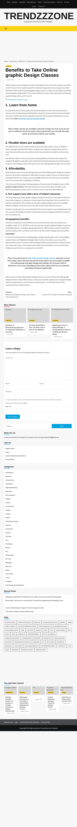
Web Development (41, 649)
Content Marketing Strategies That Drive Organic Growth (24, 608)
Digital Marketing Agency (60, 626)
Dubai (22, 630)
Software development (48, 646)
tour (69, 646)
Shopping (8, 562)
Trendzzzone (39, 16)
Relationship (9, 555)
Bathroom (37, 622)
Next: (57, 293)
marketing (52, 634)
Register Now (9, 448)
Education (22, 2)
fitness (45, 630)
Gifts (69, 630)
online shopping (27, 638)
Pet (6, 551)
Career (70, 622)
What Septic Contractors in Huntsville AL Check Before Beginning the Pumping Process (34, 600)
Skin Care (8, 566)
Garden (7, 514)
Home (8, 2)
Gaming (8, 510)
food (51, 630)
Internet (8, 525)
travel (7, 649)
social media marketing (31, 646)
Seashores (36, 642)
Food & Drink (9, 506)
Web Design (15, 649)
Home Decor (21, 634)
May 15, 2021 (10, 79)
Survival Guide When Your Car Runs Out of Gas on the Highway (37, 327)
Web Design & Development (14, 585)
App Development (10, 622)
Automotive (9, 472)
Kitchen (8, 532)
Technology (61, 646)
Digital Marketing (11, 487)
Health (40, 2)
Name (8, 383)
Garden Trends (60, 630)
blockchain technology (50, 622)
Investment (9, 529)
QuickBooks (47, 638)
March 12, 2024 (33, 332)
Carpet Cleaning (10, 626)
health (7, 634)
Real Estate (8, 642)
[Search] (71, 28)
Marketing (8, 544)
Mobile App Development (12, 638)
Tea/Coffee (9, 574)
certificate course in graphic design (31, 119)
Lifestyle (59, 2)
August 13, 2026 (24, 711)
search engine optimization (22, 642)
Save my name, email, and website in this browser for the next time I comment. (34, 400)
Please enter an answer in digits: (16, 403)
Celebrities (9, 484)
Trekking (8, 581)
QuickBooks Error (58, 638)
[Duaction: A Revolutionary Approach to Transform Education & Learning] (15, 315)
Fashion (8, 499)
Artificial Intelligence (24, 622)
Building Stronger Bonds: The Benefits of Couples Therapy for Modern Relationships (33, 597)
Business (15, 2)
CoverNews (44, 728)
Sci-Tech (66, 2)
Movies (7, 547)
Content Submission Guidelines (15, 456)
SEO (43, 642)
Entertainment (31, 2)
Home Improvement (49, 2)
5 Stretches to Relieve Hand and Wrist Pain (19, 611)
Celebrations (9, 480)
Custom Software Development (27, 626)
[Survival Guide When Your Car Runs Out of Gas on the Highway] (39, 315)
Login (7, 452)
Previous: (20, 294)
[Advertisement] (38, 45)
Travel (7, 577)
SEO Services (60, 642)
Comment (9, 358)
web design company (27, 649)
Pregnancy (37, 638)
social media (18, 646)
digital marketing (44, 626)
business (62, 622)
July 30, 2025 (10, 334)
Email (41, 383)
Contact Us (41, 6)
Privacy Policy (9, 459)
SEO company (50, 642)
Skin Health (8, 646)
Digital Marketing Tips (11, 630)
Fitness (7, 502)
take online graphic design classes (41, 258)
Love (7, 540)
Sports (34, 6)
